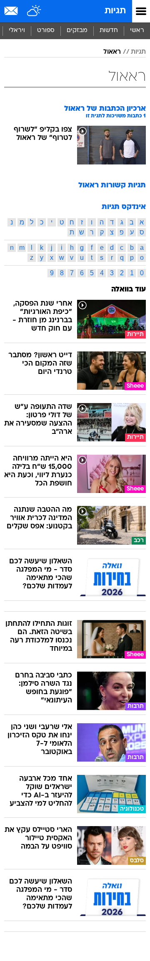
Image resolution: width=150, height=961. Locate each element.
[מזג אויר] (34, 11)
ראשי (137, 30)
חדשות (109, 30)
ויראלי (17, 30)
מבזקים (77, 30)
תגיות (115, 11)
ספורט (46, 30)
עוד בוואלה (128, 289)
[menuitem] (108, 30)
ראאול (112, 52)
